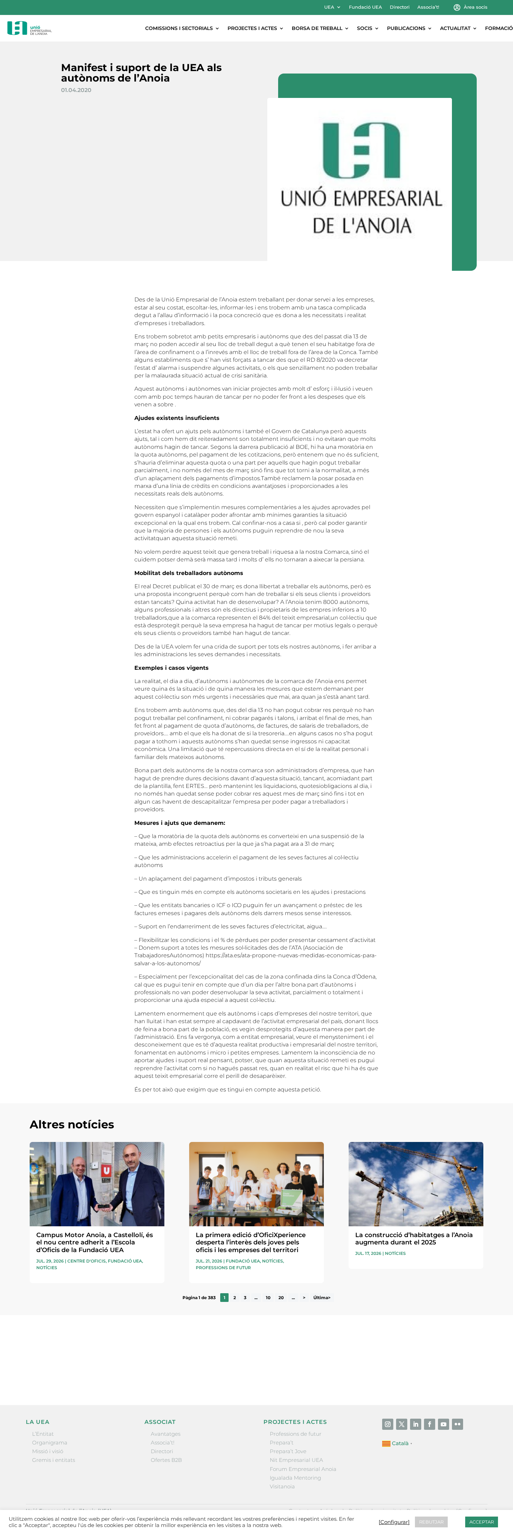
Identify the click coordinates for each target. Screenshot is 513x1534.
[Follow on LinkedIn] (415, 1424)
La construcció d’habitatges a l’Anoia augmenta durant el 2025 (414, 1239)
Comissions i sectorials (179, 28)
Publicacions (406, 28)
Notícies (46, 1267)
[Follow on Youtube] (443, 1424)
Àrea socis (476, 7)
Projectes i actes (252, 28)
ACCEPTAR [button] (481, 1522)
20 (281, 1297)
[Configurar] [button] (394, 1522)
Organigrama (49, 1442)
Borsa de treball (317, 28)
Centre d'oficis (86, 1261)
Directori (400, 7)
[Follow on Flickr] (457, 1424)
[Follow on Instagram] (387, 1424)
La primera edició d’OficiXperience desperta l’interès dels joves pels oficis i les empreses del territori (251, 1242)
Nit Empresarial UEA (296, 1460)
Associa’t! (428, 7)
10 (268, 1297)
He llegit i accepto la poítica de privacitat (361, 1363)
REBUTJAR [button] (431, 1522)
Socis (364, 28)
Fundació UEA (365, 7)
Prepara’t (281, 1442)
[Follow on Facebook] (429, 1424)
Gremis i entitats (53, 1460)
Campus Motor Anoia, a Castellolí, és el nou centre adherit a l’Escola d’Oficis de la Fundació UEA (94, 1242)
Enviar (467, 1376)
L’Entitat (43, 1434)
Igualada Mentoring (295, 1477)
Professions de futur (223, 1267)
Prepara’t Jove (288, 1451)
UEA (329, 7)
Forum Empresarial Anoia (303, 1469)
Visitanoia (282, 1486)
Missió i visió (47, 1451)
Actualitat (455, 28)
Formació (499, 28)
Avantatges (165, 1434)
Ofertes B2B (166, 1460)
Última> (321, 1297)
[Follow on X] (401, 1424)
